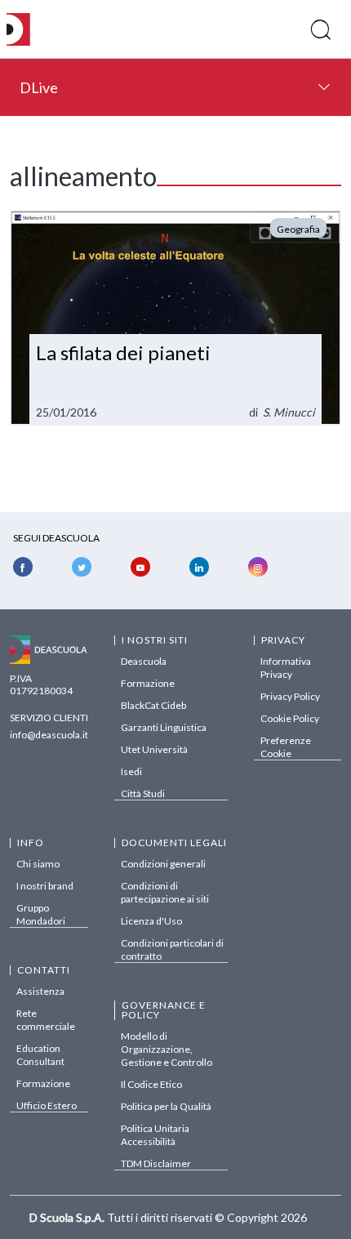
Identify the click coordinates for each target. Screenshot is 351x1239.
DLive (39, 87)
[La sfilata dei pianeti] (175, 318)
